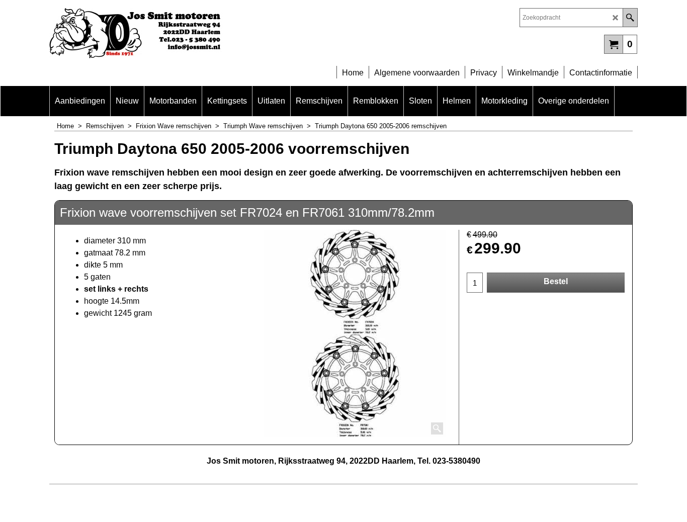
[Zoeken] (630, 18)
